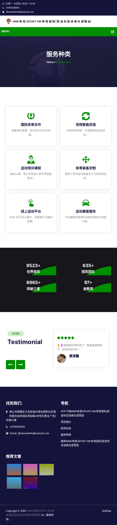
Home (50, 62)
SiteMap (106, 510)
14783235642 (12, 7)
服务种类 (66, 434)
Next (20, 364)
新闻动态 (66, 428)
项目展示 (66, 422)
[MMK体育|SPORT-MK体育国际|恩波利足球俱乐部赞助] (58, 21)
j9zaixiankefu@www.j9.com (20, 12)
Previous (10, 364)
